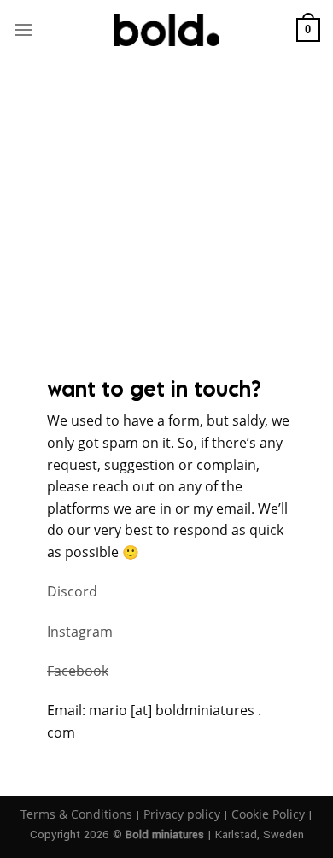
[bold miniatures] (167, 30)
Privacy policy (181, 814)
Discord (72, 591)
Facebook (77, 670)
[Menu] (23, 29)
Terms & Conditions (76, 814)
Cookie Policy (268, 814)
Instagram (80, 631)
